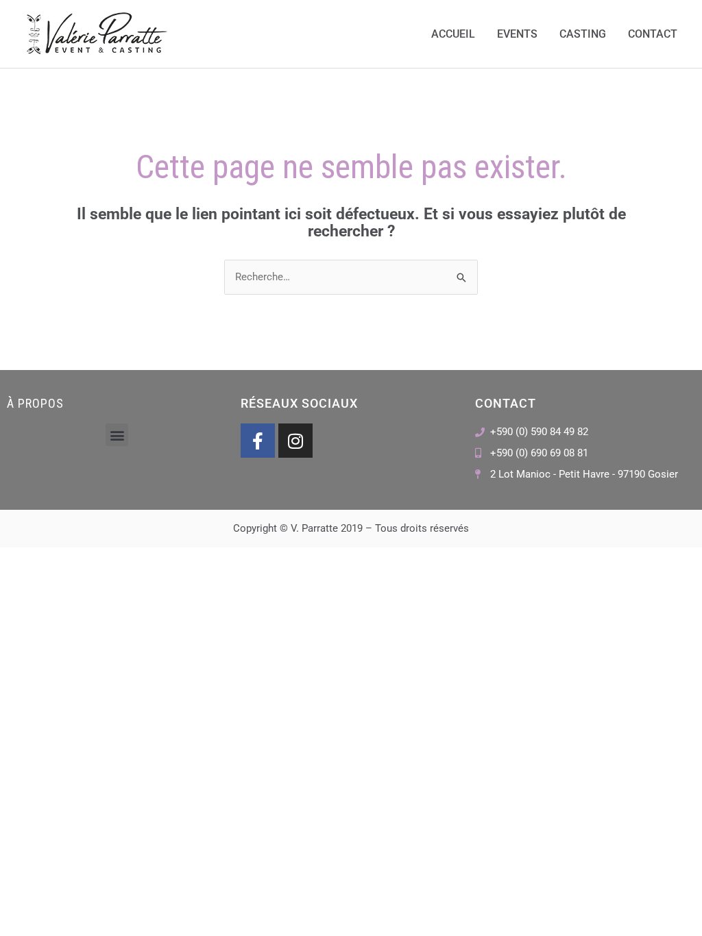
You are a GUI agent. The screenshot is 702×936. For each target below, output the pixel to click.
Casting (582, 33)
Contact (652, 33)
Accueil (453, 33)
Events (517, 33)
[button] (117, 434)
